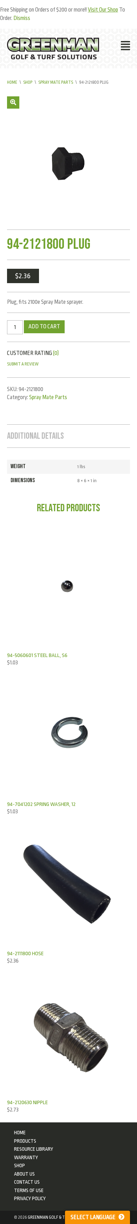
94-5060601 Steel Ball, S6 (37, 655)
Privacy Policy (30, 1198)
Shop (27, 82)
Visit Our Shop (103, 10)
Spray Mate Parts (55, 82)
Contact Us (27, 1182)
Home (12, 82)
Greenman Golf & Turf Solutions (60, 1217)
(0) (56, 353)
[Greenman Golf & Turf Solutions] (53, 48)
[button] (13, 102)
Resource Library (33, 1149)
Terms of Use (29, 1190)
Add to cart (44, 326)
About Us (24, 1174)
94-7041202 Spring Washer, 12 (41, 804)
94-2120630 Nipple (27, 1102)
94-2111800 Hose (25, 953)
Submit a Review (23, 364)
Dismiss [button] (21, 18)
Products (25, 1141)
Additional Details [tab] (35, 436)
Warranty (26, 1157)
